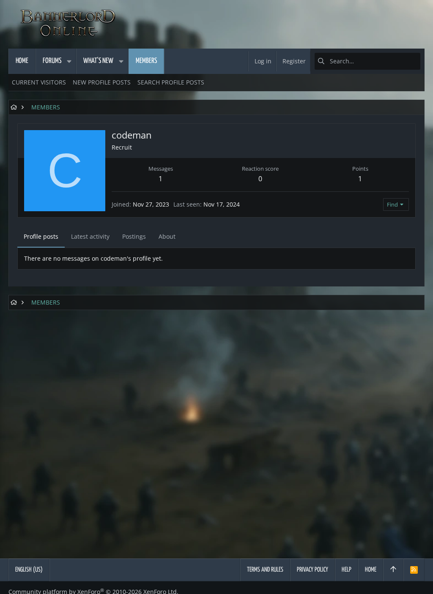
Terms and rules (265, 570)
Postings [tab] (134, 236)
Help (346, 570)
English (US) (29, 570)
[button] (69, 61)
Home (370, 570)
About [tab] (167, 236)
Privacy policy (312, 570)
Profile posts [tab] (41, 236)
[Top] (393, 570)
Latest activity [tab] (90, 236)
